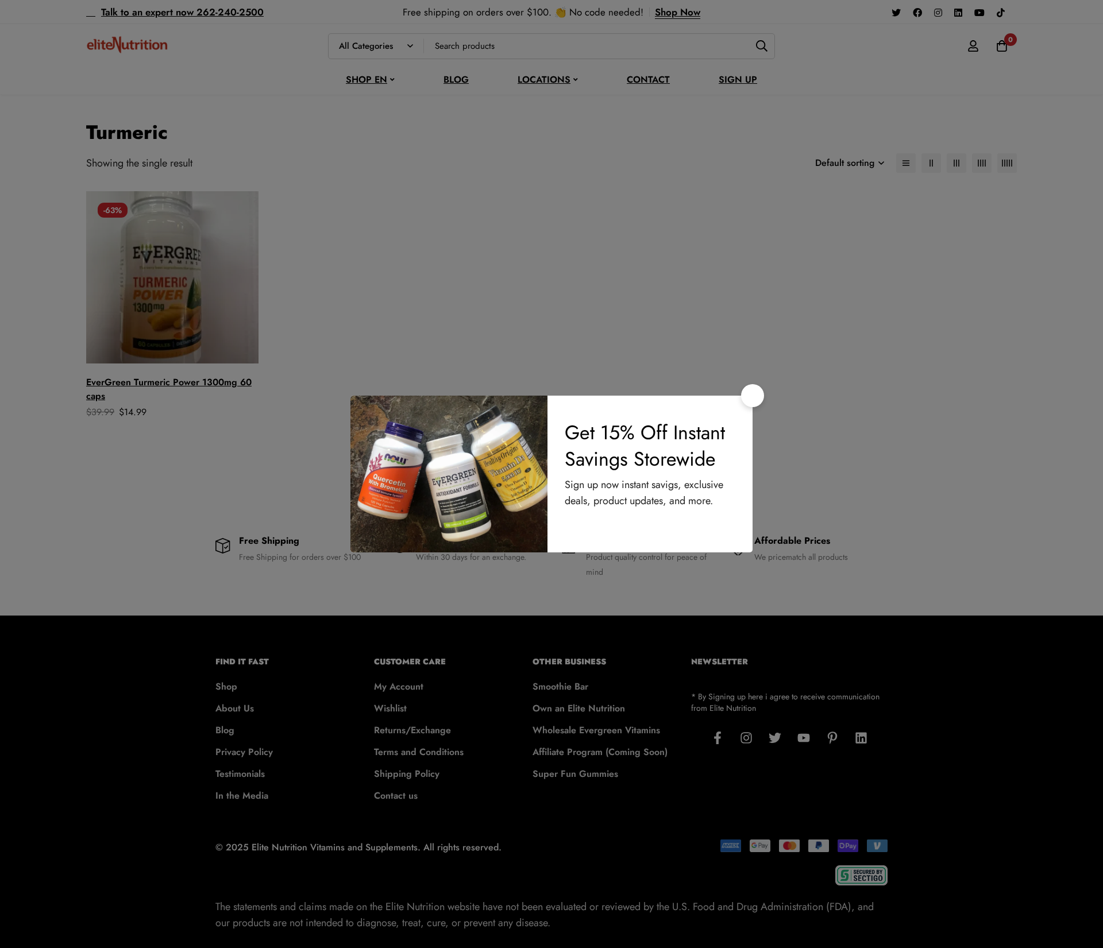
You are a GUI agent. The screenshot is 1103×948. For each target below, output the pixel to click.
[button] (752, 395)
